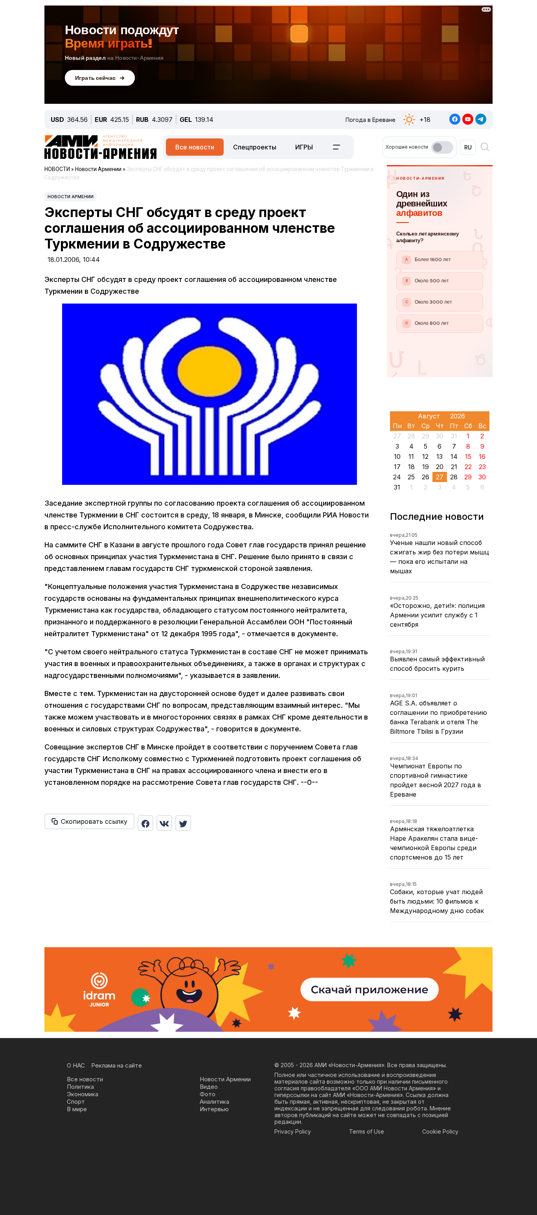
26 (425, 477)
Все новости (194, 147)
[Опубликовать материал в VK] (164, 823)
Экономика (82, 1094)
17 (397, 467)
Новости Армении (71, 196)
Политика (80, 1086)
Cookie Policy (440, 1131)
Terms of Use (366, 1131)
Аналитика (214, 1101)
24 (397, 477)
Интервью (214, 1109)
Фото (207, 1094)
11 (411, 456)
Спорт (76, 1101)
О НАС (76, 1065)
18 (411, 467)
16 (482, 456)
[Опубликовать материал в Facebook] (145, 823)
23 (482, 467)
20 (439, 467)
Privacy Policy (292, 1131)
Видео (209, 1086)
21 (454, 467)
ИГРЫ (304, 147)
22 (468, 467)
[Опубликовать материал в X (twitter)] (183, 823)
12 (425, 456)
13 (439, 456)
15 (468, 456)
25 (411, 477)
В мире (77, 1109)
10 (397, 456)
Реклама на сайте (116, 1065)
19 (425, 467)
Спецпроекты (254, 147)
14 (454, 456)
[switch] (442, 147)
